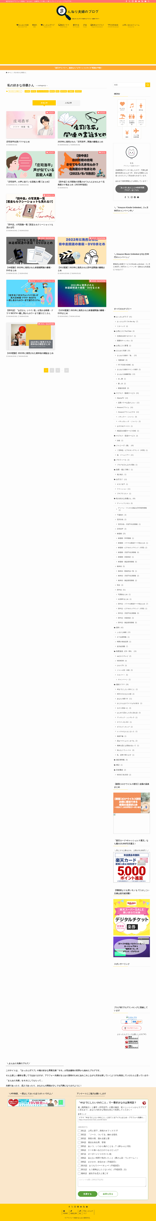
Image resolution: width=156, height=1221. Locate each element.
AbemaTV (122, 398)
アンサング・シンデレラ (127, 717)
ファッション (123, 489)
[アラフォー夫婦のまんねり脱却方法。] (78, 13)
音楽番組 (121, 770)
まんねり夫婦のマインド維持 (129, 369)
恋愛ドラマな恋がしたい (128, 403)
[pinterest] (135, 1)
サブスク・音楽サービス (127, 436)
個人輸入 (121, 474)
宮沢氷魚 (63, 91)
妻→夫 (122, 383)
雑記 (119, 765)
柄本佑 (52, 91)
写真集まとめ (124, 594)
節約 (119, 627)
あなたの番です (124, 699)
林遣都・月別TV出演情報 (128, 552)
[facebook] (126, 1)
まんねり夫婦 (123, 351)
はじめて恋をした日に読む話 (129, 713)
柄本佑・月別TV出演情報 (128, 576)
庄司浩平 (78, 91)
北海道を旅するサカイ (126, 336)
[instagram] (132, 1)
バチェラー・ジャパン (127, 417)
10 (67, 370)
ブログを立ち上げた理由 (127, 465)
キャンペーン (124, 679)
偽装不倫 (121, 736)
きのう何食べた (124, 708)
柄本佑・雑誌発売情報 (127, 580)
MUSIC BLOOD (124, 775)
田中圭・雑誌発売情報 (127, 622)
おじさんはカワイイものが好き (129, 703)
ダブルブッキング (125, 727)
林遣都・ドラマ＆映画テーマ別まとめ (133, 543)
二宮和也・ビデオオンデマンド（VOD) (132, 450)
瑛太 (57, 91)
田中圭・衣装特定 (126, 618)
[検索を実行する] (147, 84)
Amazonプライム (125, 407)
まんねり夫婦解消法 (126, 374)
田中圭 (33, 91)
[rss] (142, 1)
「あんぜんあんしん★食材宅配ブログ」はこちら (131, 189)
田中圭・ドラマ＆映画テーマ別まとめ (133, 604)
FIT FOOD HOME (126, 365)
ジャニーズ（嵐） (125, 445)
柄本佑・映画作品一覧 (127, 571)
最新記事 (73, 1213)
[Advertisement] (78, 47)
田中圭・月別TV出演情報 (128, 613)
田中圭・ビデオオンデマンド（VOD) (132, 608)
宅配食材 (122, 360)
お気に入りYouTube (125, 331)
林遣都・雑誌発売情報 (127, 562)
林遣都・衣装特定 (126, 557)
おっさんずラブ (124, 317)
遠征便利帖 (122, 760)
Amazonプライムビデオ (128, 412)
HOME (65, 1213)
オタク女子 (122, 484)
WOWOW (122, 661)
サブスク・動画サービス (127, 393)
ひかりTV (122, 665)
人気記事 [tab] (68, 103)
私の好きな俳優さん (125, 498)
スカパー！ (122, 675)
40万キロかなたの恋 (125, 694)
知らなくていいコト (125, 750)
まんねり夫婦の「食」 (127, 355)
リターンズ (122, 326)
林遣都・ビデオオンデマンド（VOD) (132, 548)
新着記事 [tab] (44, 103)
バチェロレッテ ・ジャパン (129, 421)
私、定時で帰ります (125, 755)
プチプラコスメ (124, 493)
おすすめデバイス (125, 426)
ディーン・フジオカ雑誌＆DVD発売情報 (132, 509)
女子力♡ (121, 479)
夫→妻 (122, 379)
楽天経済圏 (122, 646)
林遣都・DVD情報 (126, 538)
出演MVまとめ (124, 599)
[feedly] (139, 1)
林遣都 (27, 91)
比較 (120, 440)
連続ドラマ (122, 684)
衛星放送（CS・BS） (126, 651)
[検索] (148, 1)
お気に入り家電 (123, 346)
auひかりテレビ (124, 656)
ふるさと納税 (123, 632)
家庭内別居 (123, 388)
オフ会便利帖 (123, 637)
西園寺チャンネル (125, 341)
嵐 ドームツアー (125, 455)
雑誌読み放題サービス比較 (128, 431)
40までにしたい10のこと (127, 689)
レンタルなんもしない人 (127, 731)
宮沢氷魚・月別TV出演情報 (129, 524)
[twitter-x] (129, 1)
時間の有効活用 (124, 642)
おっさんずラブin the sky (127, 321)
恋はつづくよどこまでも (127, 741)
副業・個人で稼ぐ (124, 470)
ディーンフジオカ (42, 91)
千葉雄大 (71, 91)
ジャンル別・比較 (125, 670)
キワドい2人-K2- (124, 722)
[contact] (145, 1)
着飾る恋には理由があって (128, 745)
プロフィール (122, 460)
